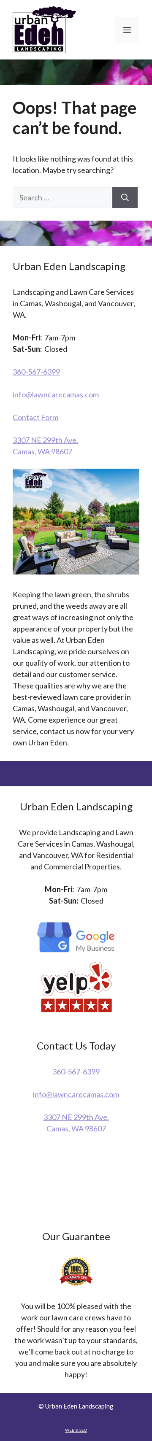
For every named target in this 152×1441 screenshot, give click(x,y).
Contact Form (35, 417)
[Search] (125, 197)
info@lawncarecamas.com (56, 394)
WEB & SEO (76, 1430)
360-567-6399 (36, 371)
